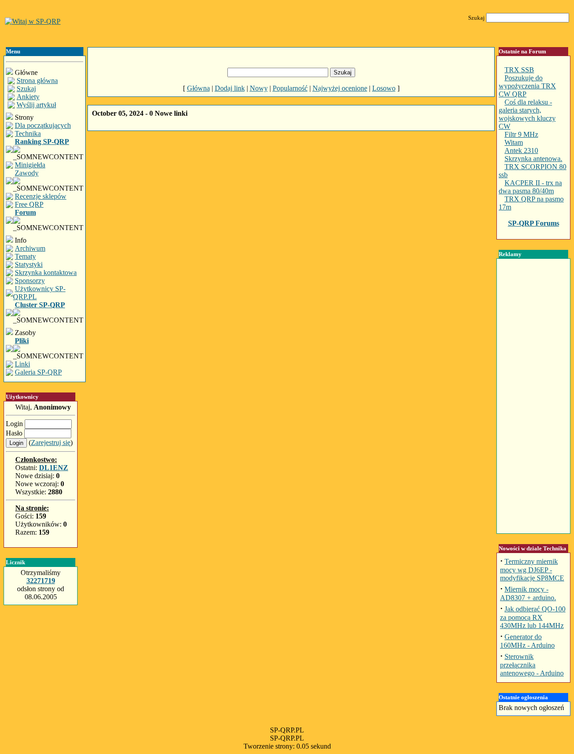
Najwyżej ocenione (340, 88)
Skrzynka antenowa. (533, 158)
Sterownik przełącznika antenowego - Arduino (532, 665)
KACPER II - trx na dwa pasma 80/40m (530, 187)
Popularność (290, 88)
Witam (513, 142)
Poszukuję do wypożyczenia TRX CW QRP (527, 86)
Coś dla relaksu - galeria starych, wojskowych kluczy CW (527, 114)
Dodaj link (230, 88)
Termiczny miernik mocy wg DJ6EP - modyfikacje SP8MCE (532, 570)
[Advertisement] (291, 167)
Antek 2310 (521, 150)
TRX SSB (519, 70)
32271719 (40, 580)
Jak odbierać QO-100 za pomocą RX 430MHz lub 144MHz (532, 617)
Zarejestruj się (50, 442)
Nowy (259, 88)
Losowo (384, 88)
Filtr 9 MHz (521, 134)
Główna (198, 88)
